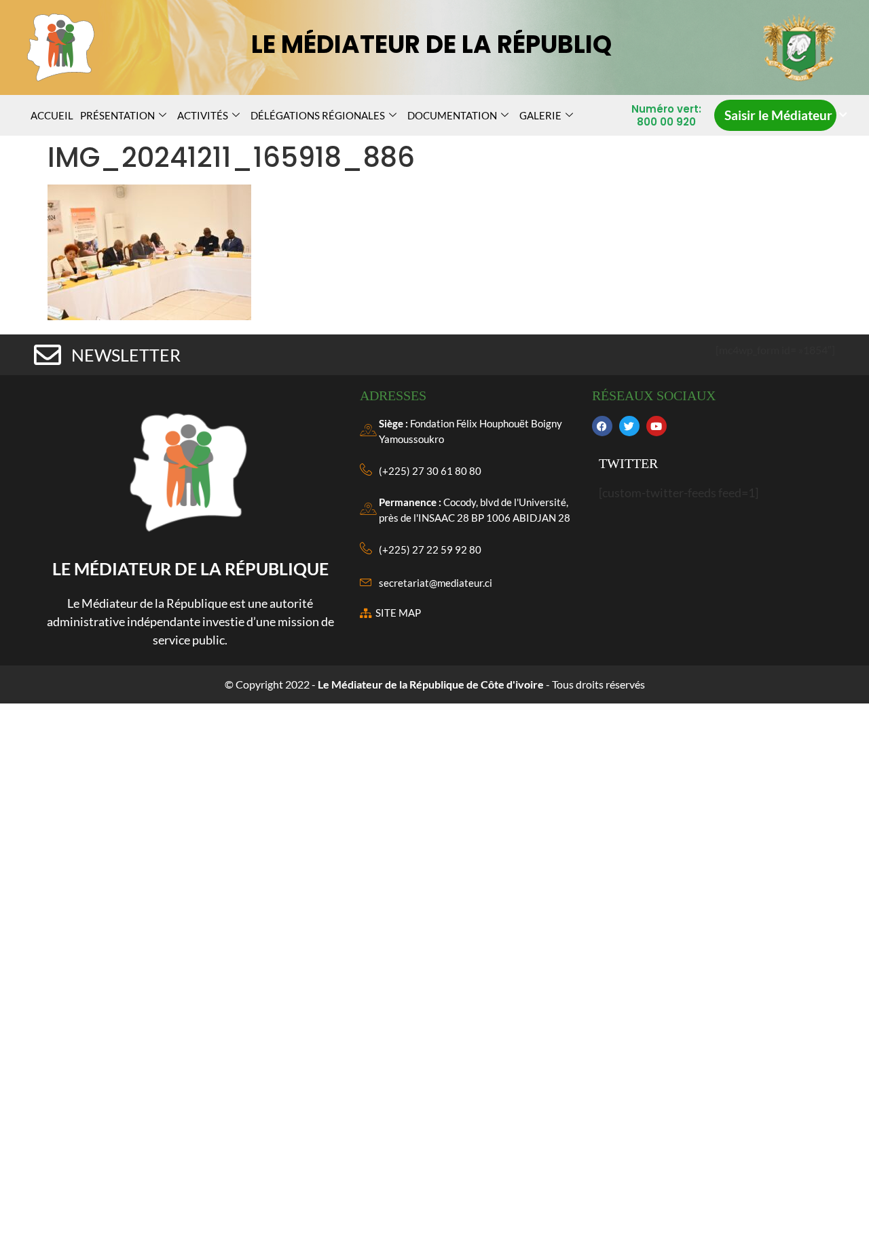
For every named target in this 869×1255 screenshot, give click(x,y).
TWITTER (628, 463)
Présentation (117, 115)
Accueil (52, 115)
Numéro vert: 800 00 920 (666, 116)
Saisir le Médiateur (778, 115)
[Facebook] (602, 426)
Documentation (452, 115)
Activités (202, 115)
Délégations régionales (318, 115)
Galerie (540, 115)
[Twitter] (629, 426)
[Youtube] (656, 426)
